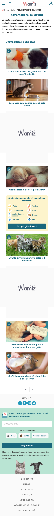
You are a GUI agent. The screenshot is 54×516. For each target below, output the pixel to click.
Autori (27, 484)
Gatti (13, 10)
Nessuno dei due (40, 436)
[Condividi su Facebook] (20, 403)
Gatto (26, 436)
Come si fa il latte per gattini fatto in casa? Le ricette (26, 72)
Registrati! (27, 445)
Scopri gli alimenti (27, 226)
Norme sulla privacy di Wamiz (12, 455)
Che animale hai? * (27, 430)
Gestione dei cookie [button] (27, 505)
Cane (13, 436)
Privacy (27, 494)
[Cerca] (10, 3)
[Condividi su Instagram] (29, 403)
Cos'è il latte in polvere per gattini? (27, 189)
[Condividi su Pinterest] (34, 403)
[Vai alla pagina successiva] (32, 389)
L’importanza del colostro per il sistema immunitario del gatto (27, 346)
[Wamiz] (31, 3)
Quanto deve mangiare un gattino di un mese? (27, 259)
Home (6, 10)
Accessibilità (27, 510)
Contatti (27, 489)
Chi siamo (27, 479)
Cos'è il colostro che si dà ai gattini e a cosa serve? (27, 377)
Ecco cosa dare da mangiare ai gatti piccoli (27, 104)
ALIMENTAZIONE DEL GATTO (29, 10)
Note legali (27, 500)
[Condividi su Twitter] (25, 403)
